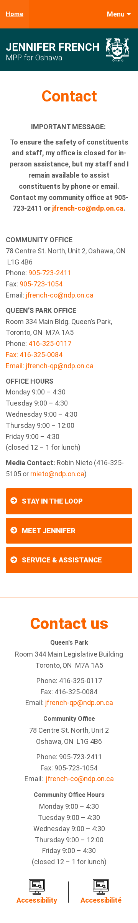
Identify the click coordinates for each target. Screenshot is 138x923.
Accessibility (36, 900)
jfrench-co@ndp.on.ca (87, 208)
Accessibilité (101, 900)
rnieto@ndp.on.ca (57, 474)
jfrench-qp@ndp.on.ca (60, 366)
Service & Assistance (62, 560)
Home (14, 14)
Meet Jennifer (49, 531)
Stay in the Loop (52, 501)
